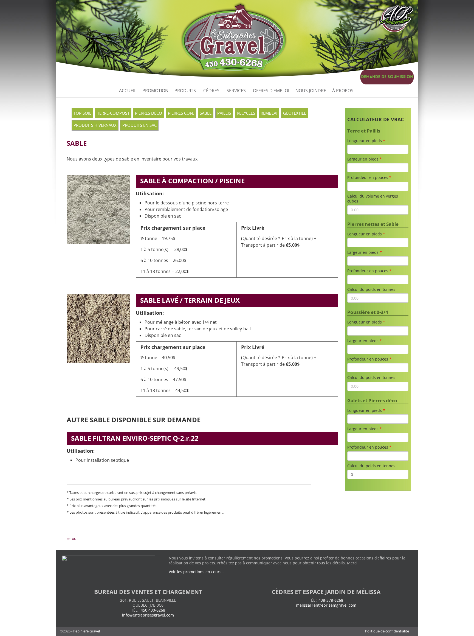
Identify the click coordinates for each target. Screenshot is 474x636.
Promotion (155, 91)
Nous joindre (310, 91)
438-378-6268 (330, 600)
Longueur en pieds (364, 140)
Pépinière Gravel (86, 631)
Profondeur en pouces (367, 177)
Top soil (82, 113)
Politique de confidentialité (387, 631)
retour (72, 538)
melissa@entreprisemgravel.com (326, 605)
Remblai (269, 113)
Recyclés (246, 113)
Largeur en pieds (363, 159)
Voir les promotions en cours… (196, 571)
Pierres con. (181, 113)
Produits (185, 91)
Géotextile (294, 113)
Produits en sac (139, 125)
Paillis (224, 113)
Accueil (127, 91)
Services (236, 91)
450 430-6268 (153, 610)
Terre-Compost (113, 113)
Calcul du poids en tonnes (371, 289)
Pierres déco (148, 113)
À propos (342, 91)
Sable (205, 113)
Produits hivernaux (95, 125)
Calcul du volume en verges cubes (372, 199)
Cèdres (211, 91)
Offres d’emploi (271, 91)
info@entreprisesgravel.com (148, 615)
